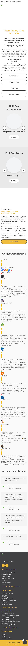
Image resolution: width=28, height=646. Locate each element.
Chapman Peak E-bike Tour (14, 132)
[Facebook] (3, 565)
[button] (26, 7)
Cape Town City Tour (14, 175)
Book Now (14, 137)
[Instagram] (6, 565)
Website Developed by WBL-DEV (14, 644)
